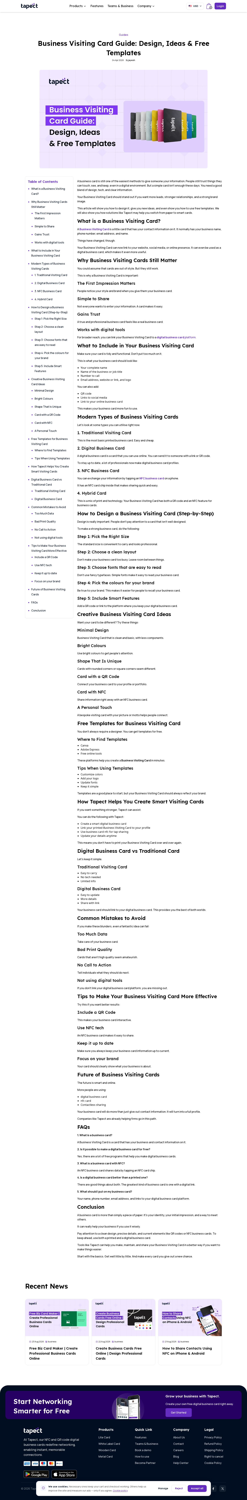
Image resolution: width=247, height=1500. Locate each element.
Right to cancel (213, 1456)
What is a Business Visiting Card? (48, 191)
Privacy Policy (213, 1437)
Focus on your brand (47, 581)
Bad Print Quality (45, 521)
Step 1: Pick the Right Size (51, 319)
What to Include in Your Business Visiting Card (45, 253)
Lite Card (104, 1437)
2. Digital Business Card (50, 283)
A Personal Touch (46, 431)
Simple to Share (44, 226)
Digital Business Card (48, 499)
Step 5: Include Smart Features (48, 368)
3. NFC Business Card (48, 291)
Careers (178, 1450)
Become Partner (145, 1463)
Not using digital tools (49, 537)
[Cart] (209, 6)
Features (97, 6)
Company (144, 6)
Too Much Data (44, 513)
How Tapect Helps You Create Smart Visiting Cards (50, 469)
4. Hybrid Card (43, 299)
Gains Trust (42, 234)
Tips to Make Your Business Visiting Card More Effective (49, 548)
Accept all (197, 1488)
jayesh (131, 60)
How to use (142, 1456)
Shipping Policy (213, 1450)
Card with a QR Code (47, 415)
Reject (179, 1488)
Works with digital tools (49, 242)
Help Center (181, 1463)
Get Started (178, 1412)
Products (76, 6)
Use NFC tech (43, 565)
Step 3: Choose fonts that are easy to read (51, 342)
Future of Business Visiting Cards (48, 591)
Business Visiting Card (94, 229)
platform (176, 337)
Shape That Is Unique (48, 406)
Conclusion (38, 610)
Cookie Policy (213, 1463)
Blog (176, 1456)
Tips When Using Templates (52, 458)
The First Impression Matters (47, 215)
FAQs (34, 602)
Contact (178, 1444)
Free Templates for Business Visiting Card (49, 441)
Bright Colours (44, 398)
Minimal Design (44, 390)
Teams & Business (120, 6)
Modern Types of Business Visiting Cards (48, 266)
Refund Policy (213, 1444)
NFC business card (151, 478)
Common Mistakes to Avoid (48, 507)
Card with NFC (43, 423)
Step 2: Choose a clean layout (49, 329)
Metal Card (105, 1456)
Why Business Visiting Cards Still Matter (49, 204)
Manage (163, 1488)
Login (220, 6)
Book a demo (143, 1450)
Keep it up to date (46, 573)
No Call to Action (45, 529)
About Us (179, 1437)
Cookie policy (120, 1490)
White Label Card (109, 1444)
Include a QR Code (46, 557)
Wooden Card (107, 1450)
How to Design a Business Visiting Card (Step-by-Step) (49, 309)
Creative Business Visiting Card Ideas (48, 381)
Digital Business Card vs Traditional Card (46, 482)
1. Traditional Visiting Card (51, 275)
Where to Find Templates (50, 450)
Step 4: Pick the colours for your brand (52, 355)
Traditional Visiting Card (50, 491)
